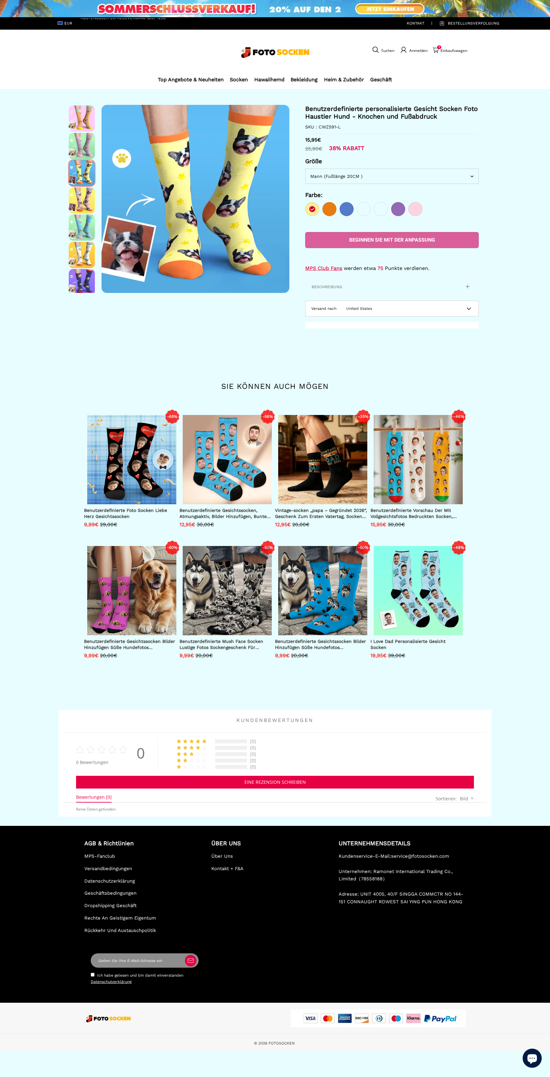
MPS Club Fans (323, 268)
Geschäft (381, 79)
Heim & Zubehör (344, 79)
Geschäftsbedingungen (110, 893)
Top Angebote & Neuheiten (191, 79)
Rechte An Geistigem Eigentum (120, 918)
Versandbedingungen (108, 868)
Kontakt (415, 23)
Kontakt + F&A (227, 868)
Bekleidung (304, 79)
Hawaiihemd (269, 79)
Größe (313, 161)
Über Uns (222, 856)
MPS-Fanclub (99, 856)
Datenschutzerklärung (109, 881)
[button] (111, 199)
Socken (239, 79)
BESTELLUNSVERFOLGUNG (466, 23)
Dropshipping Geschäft (110, 905)
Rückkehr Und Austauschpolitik (120, 930)
